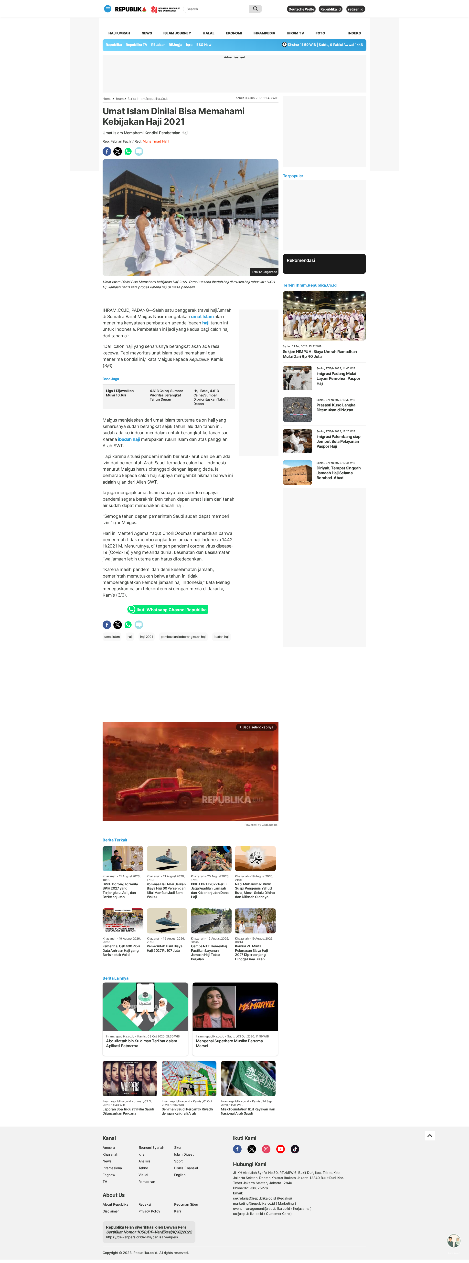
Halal (208, 33)
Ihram (120, 99)
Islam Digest (183, 1154)
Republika (114, 44)
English (179, 1175)
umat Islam (202, 316)
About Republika (115, 1204)
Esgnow (109, 1175)
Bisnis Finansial (186, 1168)
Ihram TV (295, 33)
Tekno (143, 1168)
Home (107, 99)
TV (105, 1182)
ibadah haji (129, 439)
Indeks (354, 33)
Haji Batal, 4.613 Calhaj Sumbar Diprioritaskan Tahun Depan (210, 397)
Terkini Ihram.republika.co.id (309, 285)
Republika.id (330, 9)
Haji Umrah (119, 33)
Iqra (142, 1154)
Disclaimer (111, 1211)
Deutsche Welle (301, 9)
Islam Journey (177, 33)
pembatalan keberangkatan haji (183, 637)
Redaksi (145, 1204)
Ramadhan (147, 1182)
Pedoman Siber (186, 1204)
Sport (178, 1161)
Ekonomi (234, 33)
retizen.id (355, 9)
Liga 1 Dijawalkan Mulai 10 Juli (120, 393)
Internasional (112, 1168)
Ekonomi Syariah (151, 1147)
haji (206, 322)
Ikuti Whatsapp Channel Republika (171, 609)
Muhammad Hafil (156, 141)
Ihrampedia (264, 33)
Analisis (144, 1161)
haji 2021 (146, 637)
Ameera (109, 1147)
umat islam (112, 637)
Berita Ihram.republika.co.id (148, 99)
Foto (320, 33)
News (147, 33)
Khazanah (110, 1154)
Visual (143, 1175)
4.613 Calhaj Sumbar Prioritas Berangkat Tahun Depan (166, 395)
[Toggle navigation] (108, 9)
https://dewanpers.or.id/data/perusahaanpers (142, 1237)
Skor (177, 1147)
